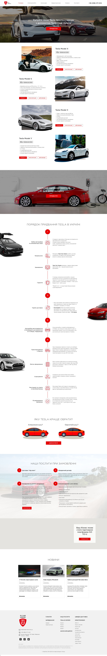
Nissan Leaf (77, 626)
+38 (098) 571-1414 (95, 3)
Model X (62, 626)
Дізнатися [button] (53, 443)
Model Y (62, 628)
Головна (20, 3)
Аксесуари (44, 3)
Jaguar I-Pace (78, 643)
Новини (67, 3)
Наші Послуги (65, 616)
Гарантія (49, 616)
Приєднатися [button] (84, 539)
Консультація (68, 69)
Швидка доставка (81, 616)
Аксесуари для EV (66, 631)
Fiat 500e (77, 639)
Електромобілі (32, 3)
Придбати (53, 28)
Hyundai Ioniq (78, 630)
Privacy (63, 651)
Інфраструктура (56, 3)
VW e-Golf (77, 634)
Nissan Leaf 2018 (78, 624)
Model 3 (62, 624)
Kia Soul (77, 628)
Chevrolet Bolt (78, 637)
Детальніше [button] (78, 69)
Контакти (76, 3)
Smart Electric (78, 641)
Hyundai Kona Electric (80, 632)
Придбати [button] (53, 196)
